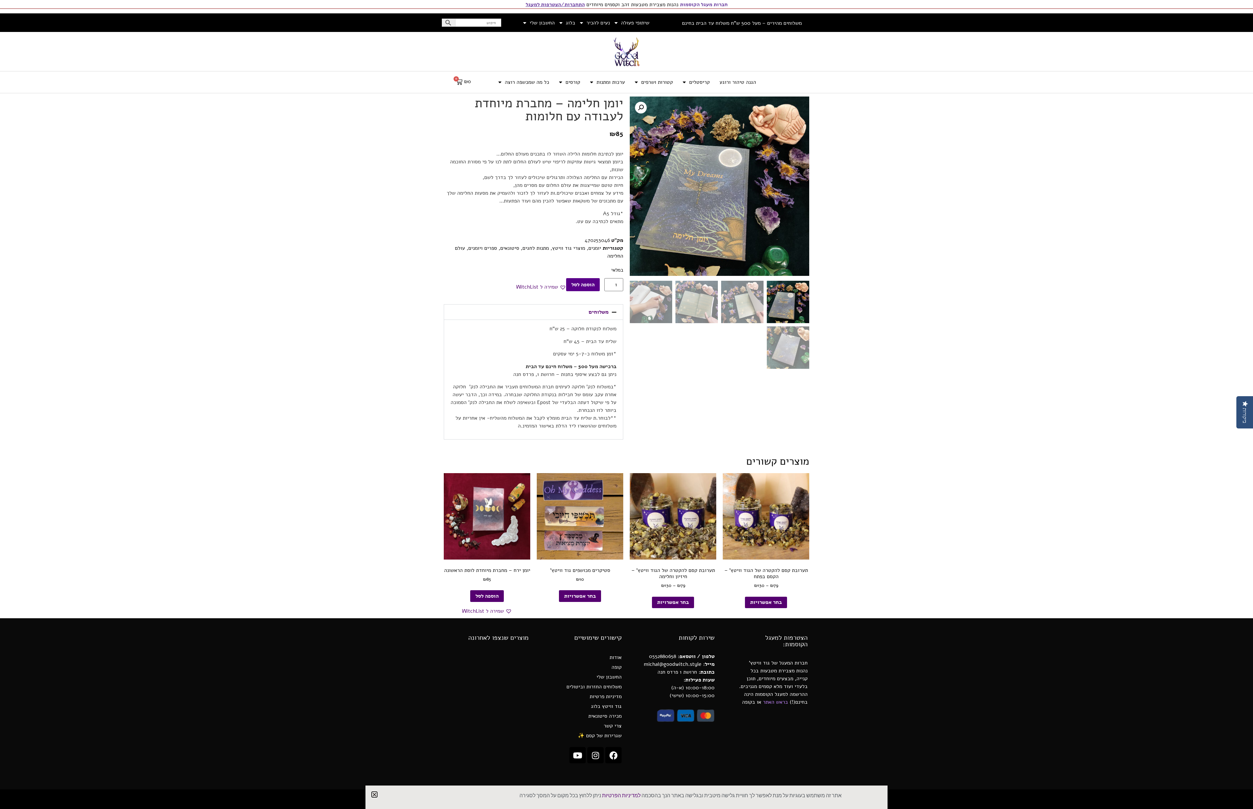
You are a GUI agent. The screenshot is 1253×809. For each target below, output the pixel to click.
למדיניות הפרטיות (621, 795)
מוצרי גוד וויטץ (568, 248)
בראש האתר (775, 702)
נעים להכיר (598, 22)
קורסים (572, 82)
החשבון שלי (542, 22)
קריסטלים (699, 82)
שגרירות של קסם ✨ (600, 735)
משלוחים (599, 312)
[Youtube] (577, 755)
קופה (616, 667)
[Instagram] (595, 755)
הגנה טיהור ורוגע (737, 82)
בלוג (570, 22)
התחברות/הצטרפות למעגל (555, 4)
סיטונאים (509, 248)
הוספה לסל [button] (487, 596)
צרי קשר (613, 725)
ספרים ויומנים (482, 248)
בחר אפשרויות (766, 602)
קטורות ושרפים (657, 82)
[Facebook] (613, 755)
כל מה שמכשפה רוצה (527, 82)
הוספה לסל (583, 284)
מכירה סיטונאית (605, 716)
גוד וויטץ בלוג (606, 706)
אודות (616, 657)
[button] (641, 107)
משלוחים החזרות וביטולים (594, 686)
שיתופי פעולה (635, 22)
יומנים (594, 248)
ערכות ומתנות (610, 82)
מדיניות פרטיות (606, 696)
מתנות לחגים (535, 248)
